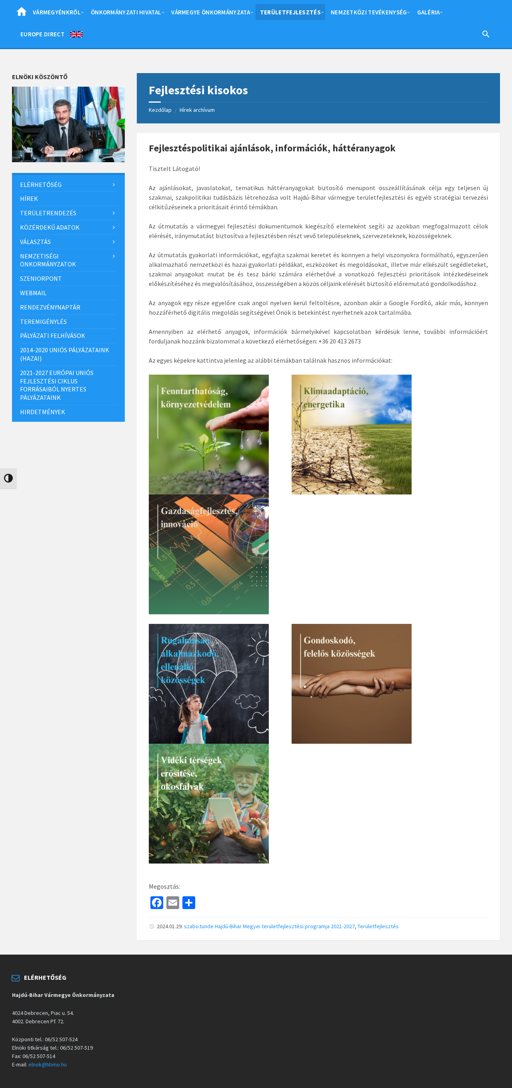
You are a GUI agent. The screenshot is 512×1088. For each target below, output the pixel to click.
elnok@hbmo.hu (47, 1064)
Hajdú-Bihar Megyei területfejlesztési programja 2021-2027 (285, 926)
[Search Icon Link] (486, 36)
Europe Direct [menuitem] (42, 34)
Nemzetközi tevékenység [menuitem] (369, 12)
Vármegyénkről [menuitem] (57, 12)
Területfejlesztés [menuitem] (290, 12)
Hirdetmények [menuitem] (42, 412)
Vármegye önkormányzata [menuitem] (210, 12)
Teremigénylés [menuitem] (43, 322)
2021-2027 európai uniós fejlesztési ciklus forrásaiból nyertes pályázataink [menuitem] (57, 385)
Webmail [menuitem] (33, 293)
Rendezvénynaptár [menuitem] (50, 307)
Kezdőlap (160, 109)
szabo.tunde (199, 926)
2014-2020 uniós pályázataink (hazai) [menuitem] (64, 354)
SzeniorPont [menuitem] (41, 278)
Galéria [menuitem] (428, 12)
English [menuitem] (76, 36)
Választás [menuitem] (35, 242)
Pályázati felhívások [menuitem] (52, 336)
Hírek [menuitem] (29, 199)
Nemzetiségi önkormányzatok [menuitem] (48, 260)
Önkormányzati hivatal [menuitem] (126, 12)
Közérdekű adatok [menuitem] (50, 227)
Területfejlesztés (378, 926)
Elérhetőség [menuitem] (41, 185)
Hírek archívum (197, 109)
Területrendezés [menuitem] (48, 213)
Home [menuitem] (21, 14)
